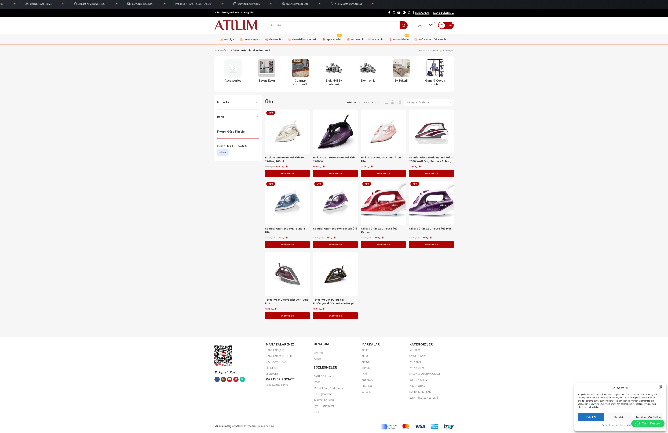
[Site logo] (236, 25)
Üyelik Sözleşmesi (324, 405)
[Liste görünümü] (386, 102)
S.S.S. (316, 412)
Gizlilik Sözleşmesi (629, 425)
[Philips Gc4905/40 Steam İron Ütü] (383, 132)
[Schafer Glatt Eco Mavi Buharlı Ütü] (287, 203)
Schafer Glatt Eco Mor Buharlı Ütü (335, 228)
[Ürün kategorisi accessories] (233, 71)
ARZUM (366, 361)
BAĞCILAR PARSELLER (279, 356)
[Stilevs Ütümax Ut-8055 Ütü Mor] (431, 203)
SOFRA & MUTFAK (420, 391)
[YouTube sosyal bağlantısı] (399, 12)
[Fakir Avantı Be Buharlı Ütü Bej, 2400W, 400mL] (287, 132)
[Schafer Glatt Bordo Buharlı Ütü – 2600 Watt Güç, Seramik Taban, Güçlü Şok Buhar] (431, 132)
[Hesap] (420, 25)
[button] (661, 387)
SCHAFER (367, 391)
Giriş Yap (318, 352)
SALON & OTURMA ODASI (424, 373)
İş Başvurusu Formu (277, 384)
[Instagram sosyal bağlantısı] (393, 12)
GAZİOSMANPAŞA (276, 361)
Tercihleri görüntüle (648, 417)
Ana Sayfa (220, 50)
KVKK (317, 382)
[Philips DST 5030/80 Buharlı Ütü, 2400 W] (335, 132)
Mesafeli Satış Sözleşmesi (328, 388)
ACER (365, 350)
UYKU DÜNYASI (418, 356)
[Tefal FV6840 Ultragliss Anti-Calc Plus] (287, 274)
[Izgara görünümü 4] (399, 102)
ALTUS (365, 356)
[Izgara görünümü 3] (392, 102)
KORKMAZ (368, 379)
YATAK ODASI (417, 367)
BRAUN (366, 367)
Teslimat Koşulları (324, 400)
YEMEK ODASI (417, 385)
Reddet (618, 417)
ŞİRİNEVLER (272, 367)
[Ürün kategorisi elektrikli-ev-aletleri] (334, 73)
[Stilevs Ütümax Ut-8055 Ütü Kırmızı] (383, 203)
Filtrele (223, 152)
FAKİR (365, 373)
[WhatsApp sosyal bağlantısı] (409, 12)
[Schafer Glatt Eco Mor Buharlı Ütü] (335, 203)
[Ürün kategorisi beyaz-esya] (266, 71)
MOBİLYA (414, 350)
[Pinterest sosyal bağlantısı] (404, 12)
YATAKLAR (415, 361)
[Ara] (404, 25)
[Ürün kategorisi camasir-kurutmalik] (300, 73)
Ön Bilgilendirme (609, 425)
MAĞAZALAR (422, 13)
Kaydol (317, 358)
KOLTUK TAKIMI (418, 379)
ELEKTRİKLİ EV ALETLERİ (423, 397)
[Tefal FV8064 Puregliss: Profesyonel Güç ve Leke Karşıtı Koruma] (335, 274)
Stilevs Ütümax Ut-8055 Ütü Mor (430, 228)
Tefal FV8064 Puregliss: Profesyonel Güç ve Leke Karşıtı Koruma (334, 303)
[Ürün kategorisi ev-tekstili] (401, 71)
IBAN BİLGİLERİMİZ (443, 13)
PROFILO (367, 385)
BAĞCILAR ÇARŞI (275, 350)
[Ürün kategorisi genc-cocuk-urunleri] (435, 73)
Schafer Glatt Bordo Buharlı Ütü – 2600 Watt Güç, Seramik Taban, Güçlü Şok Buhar (431, 161)
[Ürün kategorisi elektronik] (368, 71)
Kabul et (591, 417)
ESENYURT (272, 373)
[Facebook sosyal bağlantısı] (389, 12)
